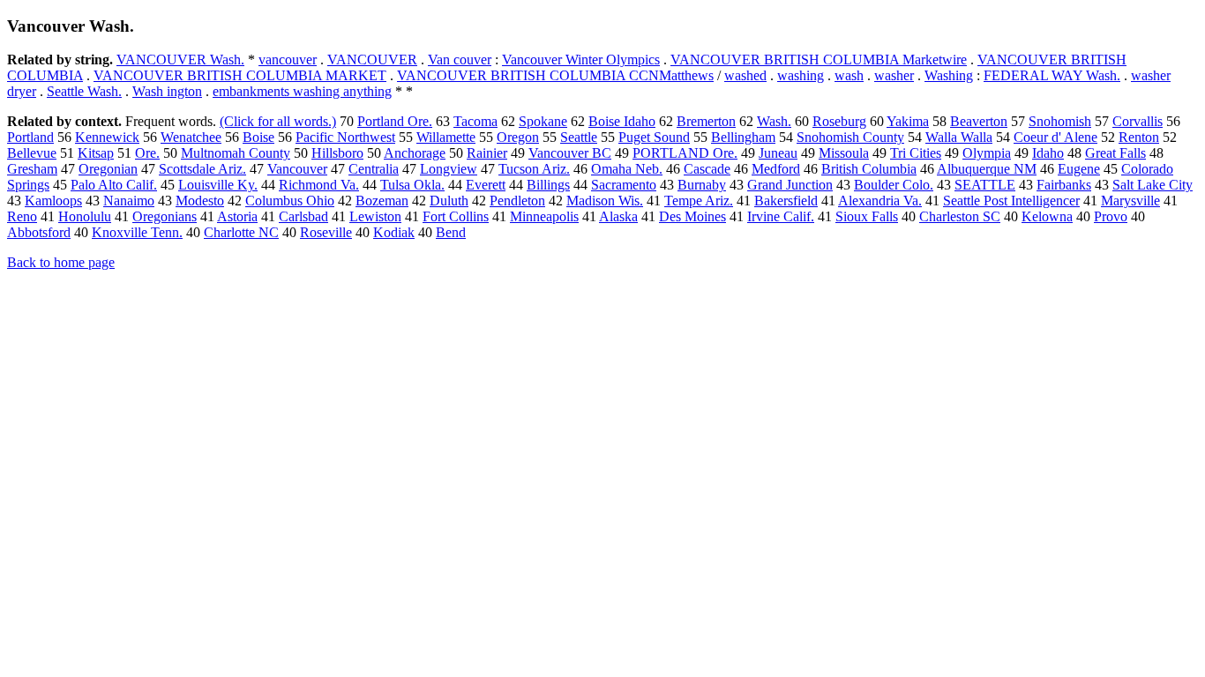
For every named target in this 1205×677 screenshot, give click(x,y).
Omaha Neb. (626, 168)
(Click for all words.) (278, 121)
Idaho (1048, 152)
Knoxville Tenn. (137, 232)
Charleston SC (959, 216)
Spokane (543, 121)
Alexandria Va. (880, 200)
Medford (776, 168)
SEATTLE (984, 184)
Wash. (774, 121)
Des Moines (692, 216)
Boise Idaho (621, 121)
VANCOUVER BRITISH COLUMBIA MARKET (240, 75)
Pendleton (517, 200)
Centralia (373, 168)
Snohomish (1060, 121)
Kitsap (96, 152)
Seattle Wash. (84, 91)
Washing (948, 75)
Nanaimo (128, 200)
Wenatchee (191, 137)
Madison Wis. (604, 200)
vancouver (287, 59)
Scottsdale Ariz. (202, 168)
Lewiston (375, 216)
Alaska (618, 216)
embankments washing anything (302, 91)
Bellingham (743, 137)
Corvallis (1137, 121)
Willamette (445, 137)
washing (800, 75)
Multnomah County (235, 152)
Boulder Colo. (893, 184)
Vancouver (297, 168)
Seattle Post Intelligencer (1011, 200)
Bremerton (706, 121)
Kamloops (53, 200)
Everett (485, 184)
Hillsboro (337, 152)
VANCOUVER (372, 59)
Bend (451, 232)
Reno (22, 216)
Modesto (200, 200)
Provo (1110, 216)
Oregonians (164, 216)
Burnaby (701, 184)
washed (745, 75)
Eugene (1079, 168)
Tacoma (475, 121)
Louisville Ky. (218, 184)
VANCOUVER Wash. (180, 59)
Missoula (844, 152)
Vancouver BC (569, 152)
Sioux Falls (866, 216)
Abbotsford (39, 232)
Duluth (449, 200)
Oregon (518, 137)
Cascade (707, 168)
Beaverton (978, 121)
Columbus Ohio (289, 200)
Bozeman (382, 200)
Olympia (986, 152)
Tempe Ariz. (698, 200)
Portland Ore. (394, 121)
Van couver (459, 59)
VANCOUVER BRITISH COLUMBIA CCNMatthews (555, 75)
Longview (448, 168)
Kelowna (1047, 216)
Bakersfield (786, 200)
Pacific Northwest (345, 137)
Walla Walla (958, 137)
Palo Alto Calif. (114, 184)
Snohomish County (850, 137)
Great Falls (1115, 152)
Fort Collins (456, 216)
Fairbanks (1064, 184)
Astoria (237, 216)
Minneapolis (544, 216)
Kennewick (107, 137)
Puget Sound (654, 137)
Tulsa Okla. (412, 184)
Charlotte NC (241, 232)
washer (894, 75)
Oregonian (108, 168)
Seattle (578, 137)
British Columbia (869, 168)
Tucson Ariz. (534, 168)
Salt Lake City (1152, 184)
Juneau (778, 152)
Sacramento (623, 184)
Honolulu (84, 216)
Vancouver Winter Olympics (581, 59)
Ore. (147, 152)
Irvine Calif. (780, 216)
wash (849, 75)
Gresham (32, 168)
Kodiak (394, 232)
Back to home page (61, 262)
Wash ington (167, 91)
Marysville (1130, 200)
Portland (30, 137)
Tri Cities (915, 152)
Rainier (487, 152)
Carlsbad (303, 216)
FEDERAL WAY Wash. (1052, 75)
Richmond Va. (319, 184)
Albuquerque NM (987, 168)
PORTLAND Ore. (684, 152)
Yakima (908, 121)
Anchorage (414, 152)
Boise (258, 137)
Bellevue (31, 152)
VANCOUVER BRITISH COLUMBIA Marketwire (818, 59)
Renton (1139, 137)
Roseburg (839, 121)
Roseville (326, 232)
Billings (548, 184)
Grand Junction (790, 184)
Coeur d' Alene (1055, 137)
